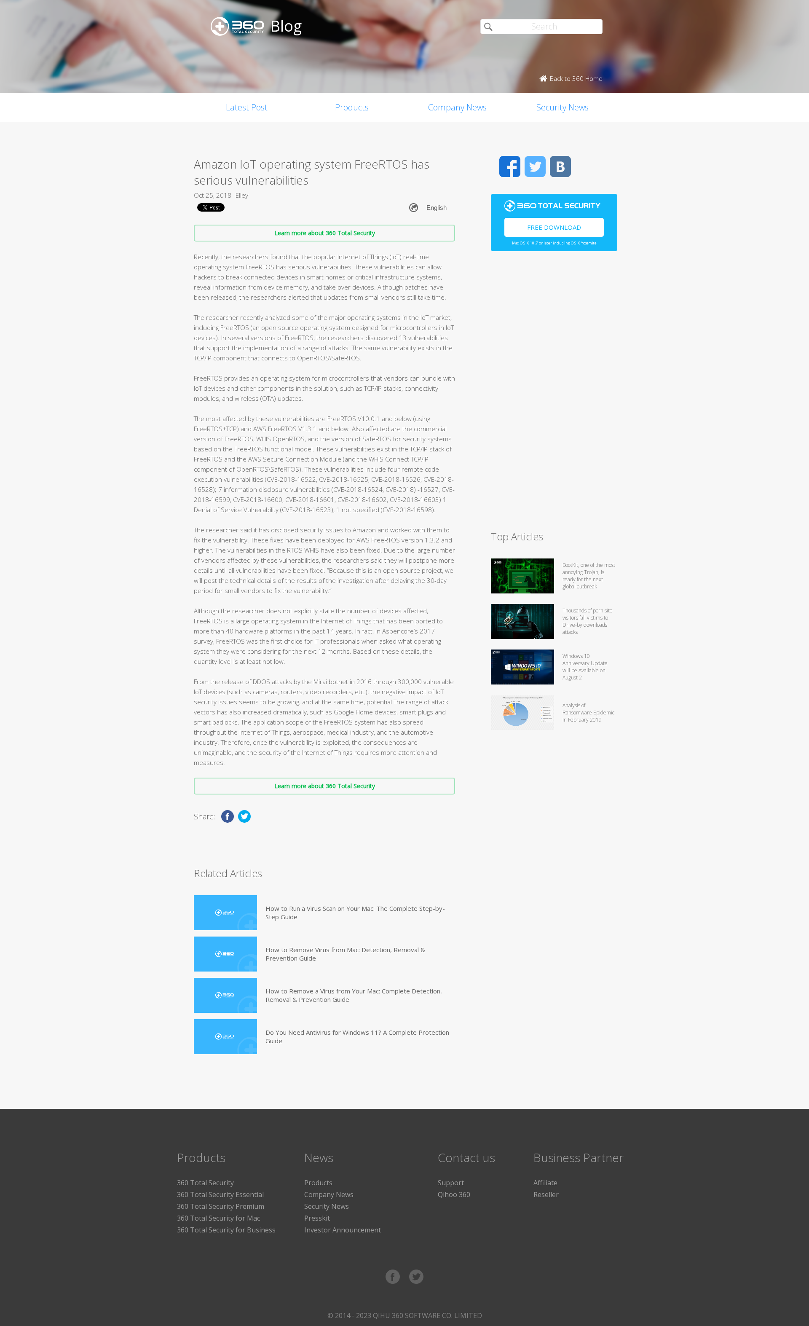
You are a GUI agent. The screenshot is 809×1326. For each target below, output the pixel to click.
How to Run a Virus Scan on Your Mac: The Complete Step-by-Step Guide (355, 912)
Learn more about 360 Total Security (324, 233)
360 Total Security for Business (226, 1230)
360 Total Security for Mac (218, 1218)
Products (352, 107)
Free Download (554, 227)
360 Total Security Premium (220, 1206)
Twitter (535, 166)
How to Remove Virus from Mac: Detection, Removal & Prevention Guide (345, 953)
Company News (457, 107)
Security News (562, 107)
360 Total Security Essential (220, 1194)
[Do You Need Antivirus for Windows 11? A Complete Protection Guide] (225, 1036)
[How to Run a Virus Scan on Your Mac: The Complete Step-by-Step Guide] (225, 912)
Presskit (317, 1218)
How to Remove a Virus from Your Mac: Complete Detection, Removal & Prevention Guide (353, 995)
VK (560, 166)
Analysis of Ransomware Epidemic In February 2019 (588, 712)
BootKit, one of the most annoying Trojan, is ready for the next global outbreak (589, 575)
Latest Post (247, 107)
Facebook (509, 166)
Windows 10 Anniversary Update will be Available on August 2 (585, 666)
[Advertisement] (554, 394)
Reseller (546, 1194)
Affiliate (545, 1182)
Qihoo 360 (454, 1194)
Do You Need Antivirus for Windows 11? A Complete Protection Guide (357, 1036)
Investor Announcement (342, 1230)
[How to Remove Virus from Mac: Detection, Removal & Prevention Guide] (225, 954)
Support (451, 1182)
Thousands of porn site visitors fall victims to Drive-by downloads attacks (588, 621)
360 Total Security (205, 1182)
